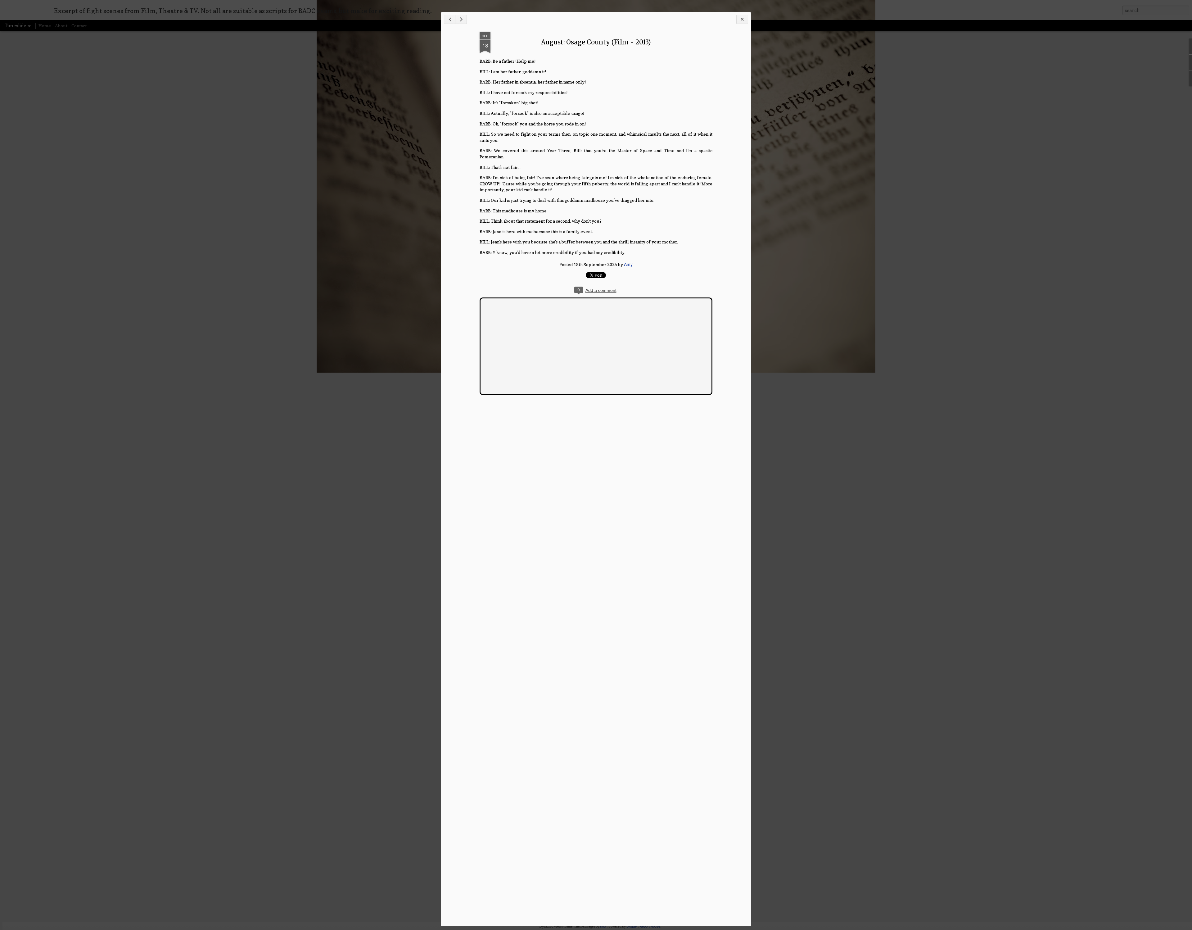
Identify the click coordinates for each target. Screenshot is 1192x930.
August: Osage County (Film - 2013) (596, 42)
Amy (628, 264)
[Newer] (450, 19)
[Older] (461, 19)
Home (44, 25)
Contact (79, 25)
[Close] (742, 19)
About (61, 25)
